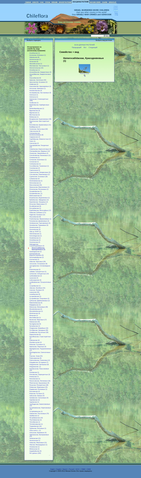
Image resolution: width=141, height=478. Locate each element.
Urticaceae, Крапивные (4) (37, 432)
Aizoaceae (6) (33, 61)
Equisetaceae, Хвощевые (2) (38, 202)
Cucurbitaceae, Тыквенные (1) (39, 166)
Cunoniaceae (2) (34, 168)
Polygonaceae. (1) (35, 366)
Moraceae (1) (33, 315)
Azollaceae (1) (33, 102)
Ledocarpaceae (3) (35, 280)
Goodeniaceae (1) (35, 238)
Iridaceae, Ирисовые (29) (37, 261)
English (52, 469)
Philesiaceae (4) (34, 340)
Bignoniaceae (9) (34, 110)
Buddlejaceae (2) (34, 127)
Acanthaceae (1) (34, 53)
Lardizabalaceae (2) (35, 276)
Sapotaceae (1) (34, 402)
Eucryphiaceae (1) (35, 208)
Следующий (93, 47)
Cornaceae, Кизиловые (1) (38, 159)
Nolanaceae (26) (34, 322)
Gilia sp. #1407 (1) (35, 231)
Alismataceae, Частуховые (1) (39, 66)
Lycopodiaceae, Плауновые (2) (39, 298)
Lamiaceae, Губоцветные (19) (39, 273)
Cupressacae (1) (34, 170)
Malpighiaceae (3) (35, 305)
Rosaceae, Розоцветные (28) (38, 385)
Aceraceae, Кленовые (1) (37, 55)
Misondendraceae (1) (36, 311)
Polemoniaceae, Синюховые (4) (39, 360)
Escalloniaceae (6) (35, 206)
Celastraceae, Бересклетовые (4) (40, 149)
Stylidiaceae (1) (34, 415)
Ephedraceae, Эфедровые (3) (39, 200)
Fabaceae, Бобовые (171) (37, 212)
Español (58, 469)
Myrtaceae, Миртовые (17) (38, 319)
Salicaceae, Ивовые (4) (36, 395)
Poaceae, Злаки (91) (36, 356)
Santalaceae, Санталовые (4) (38, 398)
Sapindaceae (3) (34, 400)
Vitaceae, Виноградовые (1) (38, 444)
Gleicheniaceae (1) (35, 233)
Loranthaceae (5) (34, 294)
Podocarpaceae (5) (35, 358)
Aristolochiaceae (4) (35, 90)
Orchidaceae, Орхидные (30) (38, 330)
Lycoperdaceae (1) (35, 296)
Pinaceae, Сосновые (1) (37, 344)
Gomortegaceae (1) (35, 236)
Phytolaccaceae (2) (35, 342)
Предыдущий (76, 47)
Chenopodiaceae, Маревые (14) (39, 151)
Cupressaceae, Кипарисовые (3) (39, 172)
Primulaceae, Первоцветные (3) (39, 374)
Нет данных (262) (35, 453)
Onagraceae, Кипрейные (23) (38, 328)
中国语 (83, 469)
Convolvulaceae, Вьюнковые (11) (40, 155)
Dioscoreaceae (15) (35, 185)
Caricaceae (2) (34, 143)
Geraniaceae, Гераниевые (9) (38, 225)
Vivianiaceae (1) (34, 447)
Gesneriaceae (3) (34, 229)
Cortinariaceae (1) (35, 164)
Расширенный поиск (116, 36)
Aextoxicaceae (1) (35, 59)
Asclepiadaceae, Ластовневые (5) (40, 92)
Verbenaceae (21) (35, 438)
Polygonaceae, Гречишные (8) (39, 364)
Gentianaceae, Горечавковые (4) (39, 223)
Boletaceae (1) (34, 117)
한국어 (78, 469)
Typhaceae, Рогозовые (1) (37, 428)
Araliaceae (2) (33, 84)
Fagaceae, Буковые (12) (37, 214)
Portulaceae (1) (34, 372)
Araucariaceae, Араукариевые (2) (40, 86)
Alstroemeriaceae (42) (36, 68)
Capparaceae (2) (34, 137)
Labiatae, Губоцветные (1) (37, 271)
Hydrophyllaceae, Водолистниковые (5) (36, 254)
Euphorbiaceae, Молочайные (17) (40, 210)
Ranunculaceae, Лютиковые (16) (39, 381)
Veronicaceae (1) (34, 440)
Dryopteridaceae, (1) (35, 193)
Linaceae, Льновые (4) (36, 290)
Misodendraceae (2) (35, 309)
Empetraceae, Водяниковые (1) (39, 198)
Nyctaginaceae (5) (35, 324)
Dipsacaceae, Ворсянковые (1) (39, 187)
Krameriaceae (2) (34, 269)
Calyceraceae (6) (34, 131)
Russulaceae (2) (34, 391)
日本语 (89, 469)
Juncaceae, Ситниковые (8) (38, 263)
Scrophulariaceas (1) (35, 411)
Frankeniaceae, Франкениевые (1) (40, 219)
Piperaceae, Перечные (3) (37, 346)
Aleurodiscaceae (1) (35, 63)
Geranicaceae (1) (34, 227)
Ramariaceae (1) (34, 379)
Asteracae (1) (33, 95)
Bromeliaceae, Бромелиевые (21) (40, 125)
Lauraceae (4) (33, 278)
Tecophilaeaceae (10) (36, 418)
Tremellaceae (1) (34, 422)
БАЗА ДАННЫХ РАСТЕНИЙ (84, 45)
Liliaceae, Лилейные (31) (37, 288)
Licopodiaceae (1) (35, 286)
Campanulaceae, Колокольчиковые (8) (36, 134)
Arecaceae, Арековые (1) (37, 88)
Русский (71, 469)
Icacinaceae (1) (34, 259)
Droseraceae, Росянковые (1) (38, 189)
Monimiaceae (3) (34, 313)
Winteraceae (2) (34, 449)
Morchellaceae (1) (35, 317)
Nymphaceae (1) (34, 326)
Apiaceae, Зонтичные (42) (37, 80)
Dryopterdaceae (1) (35, 191)
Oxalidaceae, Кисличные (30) (38, 332)
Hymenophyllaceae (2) (36, 257)
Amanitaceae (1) (34, 70)
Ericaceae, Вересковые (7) (38, 204)
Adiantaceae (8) (34, 57)
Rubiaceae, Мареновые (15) (38, 387)
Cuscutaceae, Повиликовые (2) (39, 174)
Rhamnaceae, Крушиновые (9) (39, 383)
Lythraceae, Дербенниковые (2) (39, 300)
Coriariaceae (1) (34, 157)
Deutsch (65, 469)
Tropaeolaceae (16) (35, 426)
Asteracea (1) (33, 97)
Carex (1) (32, 141)
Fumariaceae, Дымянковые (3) (39, 221)
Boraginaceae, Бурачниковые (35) (40, 119)
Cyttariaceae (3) (34, 178)
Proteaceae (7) (34, 376)
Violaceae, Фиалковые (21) (38, 442)
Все (85, 47)
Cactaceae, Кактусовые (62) (38, 129)
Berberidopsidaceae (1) (36, 108)
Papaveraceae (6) (35, 334)
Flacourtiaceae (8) (35, 217)
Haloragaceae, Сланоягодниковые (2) (36, 245)
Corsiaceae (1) (34, 162)
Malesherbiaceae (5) (35, 303)
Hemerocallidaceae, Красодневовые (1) (38, 248)
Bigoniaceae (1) (34, 112)
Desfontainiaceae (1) (35, 181)
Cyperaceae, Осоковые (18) (38, 176)
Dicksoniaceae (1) (35, 183)
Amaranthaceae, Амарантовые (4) (40, 72)
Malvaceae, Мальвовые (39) (38, 307)
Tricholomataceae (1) (36, 424)
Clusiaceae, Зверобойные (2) (38, 153)
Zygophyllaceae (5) (35, 451)
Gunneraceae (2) (34, 242)
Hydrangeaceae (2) (35, 251)
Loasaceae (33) (34, 292)
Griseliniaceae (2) (34, 240)
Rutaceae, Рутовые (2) (36, 393)
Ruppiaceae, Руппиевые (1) (38, 389)
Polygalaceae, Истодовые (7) (38, 362)
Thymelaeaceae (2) (35, 420)
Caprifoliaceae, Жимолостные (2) (40, 139)
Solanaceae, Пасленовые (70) (39, 413)
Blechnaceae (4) (34, 115)
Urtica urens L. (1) (35, 430)
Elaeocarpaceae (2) (35, 195)
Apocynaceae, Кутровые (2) (38, 82)
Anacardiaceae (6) (35, 78)
